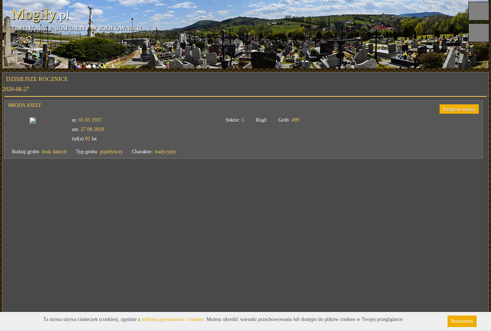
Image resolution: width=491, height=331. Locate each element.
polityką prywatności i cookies (172, 319)
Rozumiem (462, 321)
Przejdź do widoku (459, 109)
